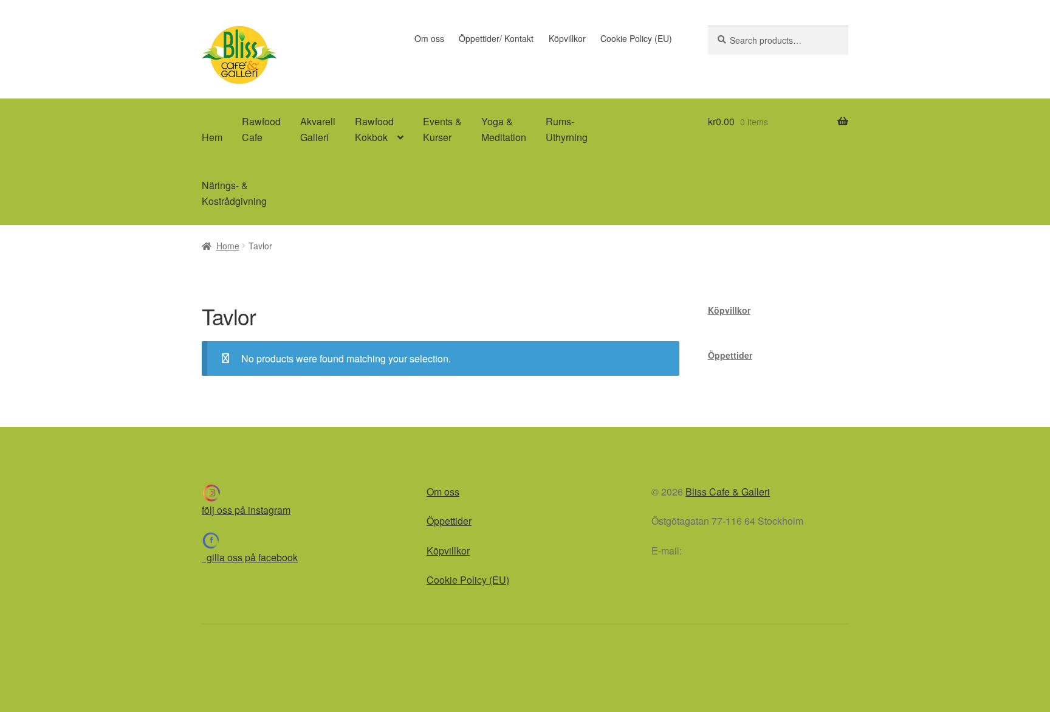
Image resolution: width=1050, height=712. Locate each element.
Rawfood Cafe (261, 129)
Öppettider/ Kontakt (496, 38)
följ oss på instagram (246, 510)
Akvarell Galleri (317, 129)
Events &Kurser (442, 129)
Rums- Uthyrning (567, 129)
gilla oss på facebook (250, 557)
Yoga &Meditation (503, 129)
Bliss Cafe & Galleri (727, 492)
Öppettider (730, 355)
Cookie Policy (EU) (636, 38)
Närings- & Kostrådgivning (234, 193)
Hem (212, 137)
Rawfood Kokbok (374, 129)
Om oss (429, 38)
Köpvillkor (567, 38)
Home (227, 246)
